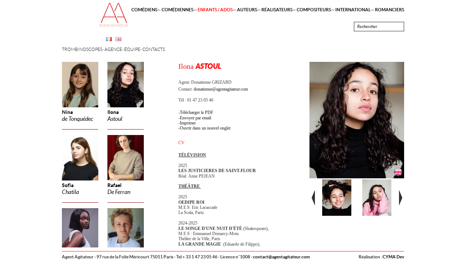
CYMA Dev (393, 256)
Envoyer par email (195, 117)
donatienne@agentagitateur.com (221, 89)
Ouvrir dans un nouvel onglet (205, 128)
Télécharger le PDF (196, 112)
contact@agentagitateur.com (281, 256)
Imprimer (188, 123)
